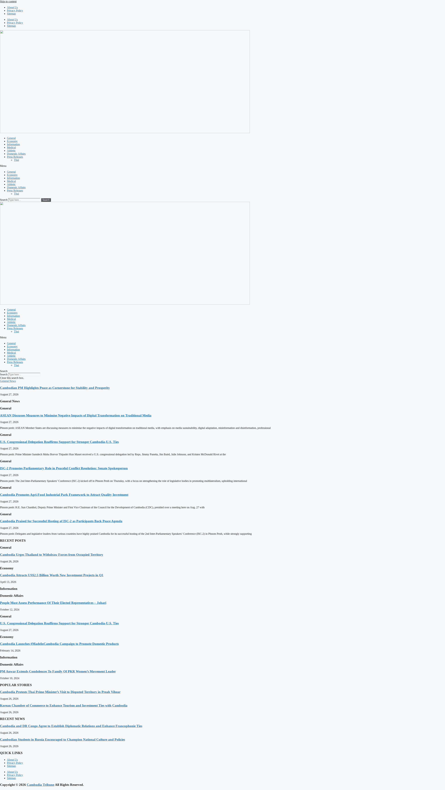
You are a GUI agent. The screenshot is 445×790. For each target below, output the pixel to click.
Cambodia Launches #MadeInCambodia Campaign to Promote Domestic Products (59, 644)
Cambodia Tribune (40, 785)
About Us (12, 7)
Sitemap (11, 13)
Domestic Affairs (16, 153)
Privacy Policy (15, 10)
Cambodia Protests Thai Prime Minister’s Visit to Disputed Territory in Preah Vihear (60, 692)
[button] (222, 166)
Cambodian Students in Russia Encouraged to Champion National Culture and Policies (62, 739)
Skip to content (8, 1)
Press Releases (15, 156)
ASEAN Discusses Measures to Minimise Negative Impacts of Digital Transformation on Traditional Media (75, 415)
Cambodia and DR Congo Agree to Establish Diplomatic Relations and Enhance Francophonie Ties (71, 726)
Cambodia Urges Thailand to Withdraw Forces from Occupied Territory (51, 554)
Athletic (11, 150)
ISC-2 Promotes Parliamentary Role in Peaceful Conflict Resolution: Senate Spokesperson (64, 468)
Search (3, 199)
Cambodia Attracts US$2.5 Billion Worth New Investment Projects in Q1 (51, 575)
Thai (16, 159)
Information (13, 144)
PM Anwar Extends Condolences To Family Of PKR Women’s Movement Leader (58, 671)
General (11, 138)
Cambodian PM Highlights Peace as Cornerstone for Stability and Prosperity (55, 388)
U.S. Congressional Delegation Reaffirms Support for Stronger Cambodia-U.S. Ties (59, 442)
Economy (12, 141)
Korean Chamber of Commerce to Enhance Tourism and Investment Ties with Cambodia (63, 705)
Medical (11, 147)
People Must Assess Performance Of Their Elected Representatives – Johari (53, 603)
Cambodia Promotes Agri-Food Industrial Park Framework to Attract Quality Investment (64, 494)
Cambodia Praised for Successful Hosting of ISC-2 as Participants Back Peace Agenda (61, 521)
